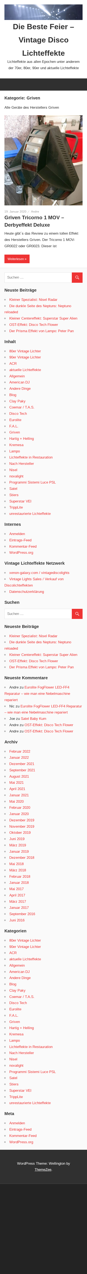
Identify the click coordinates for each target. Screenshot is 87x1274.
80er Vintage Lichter (25, 351)
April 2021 (17, 789)
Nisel (13, 470)
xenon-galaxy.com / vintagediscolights (39, 573)
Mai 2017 (16, 889)
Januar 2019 (19, 852)
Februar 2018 (19, 877)
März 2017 (17, 902)
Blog (12, 395)
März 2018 (17, 870)
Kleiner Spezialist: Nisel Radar (33, 300)
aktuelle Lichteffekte (25, 370)
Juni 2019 (16, 839)
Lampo (14, 451)
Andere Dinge (20, 389)
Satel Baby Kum (33, 719)
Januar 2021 (19, 795)
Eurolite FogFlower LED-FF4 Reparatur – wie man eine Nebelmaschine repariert (37, 693)
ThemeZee (43, 1170)
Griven (14, 432)
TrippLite (16, 507)
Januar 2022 (19, 758)
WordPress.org (21, 553)
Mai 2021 (16, 783)
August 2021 (19, 776)
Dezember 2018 (21, 858)
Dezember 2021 (21, 764)
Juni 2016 (16, 920)
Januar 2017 (19, 908)
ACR (13, 364)
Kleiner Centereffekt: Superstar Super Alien (43, 318)
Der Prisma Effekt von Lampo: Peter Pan (41, 331)
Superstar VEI (20, 501)
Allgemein (17, 376)
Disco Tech (18, 414)
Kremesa (16, 445)
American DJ (19, 382)
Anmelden (17, 534)
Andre (35, 211)
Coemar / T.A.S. (21, 407)
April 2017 (17, 895)
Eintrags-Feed (20, 540)
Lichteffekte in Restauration (31, 457)
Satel (13, 489)
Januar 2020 (19, 814)
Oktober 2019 (20, 833)
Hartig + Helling (21, 439)
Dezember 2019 (21, 820)
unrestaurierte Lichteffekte (30, 514)
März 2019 (17, 845)
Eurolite (15, 420)
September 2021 (22, 770)
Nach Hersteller (21, 464)
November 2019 (21, 827)
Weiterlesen (16, 259)
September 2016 (22, 914)
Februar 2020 (19, 808)
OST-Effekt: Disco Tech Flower (33, 325)
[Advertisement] (43, 1228)
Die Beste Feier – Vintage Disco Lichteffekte (43, 39)
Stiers (14, 495)
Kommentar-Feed (23, 546)
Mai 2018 (16, 864)
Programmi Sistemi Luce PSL (32, 482)
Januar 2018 (19, 883)
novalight (16, 476)
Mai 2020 (16, 802)
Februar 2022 (19, 751)
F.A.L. (13, 426)
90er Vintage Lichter (25, 357)
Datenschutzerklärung (26, 592)
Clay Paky (17, 401)
